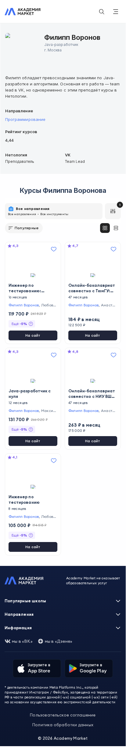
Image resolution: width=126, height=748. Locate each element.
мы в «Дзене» (58, 641)
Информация (18, 627)
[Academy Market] (23, 11)
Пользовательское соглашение (62, 714)
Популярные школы (25, 600)
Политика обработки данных (62, 724)
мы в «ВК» (22, 641)
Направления (19, 614)
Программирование (25, 119)
